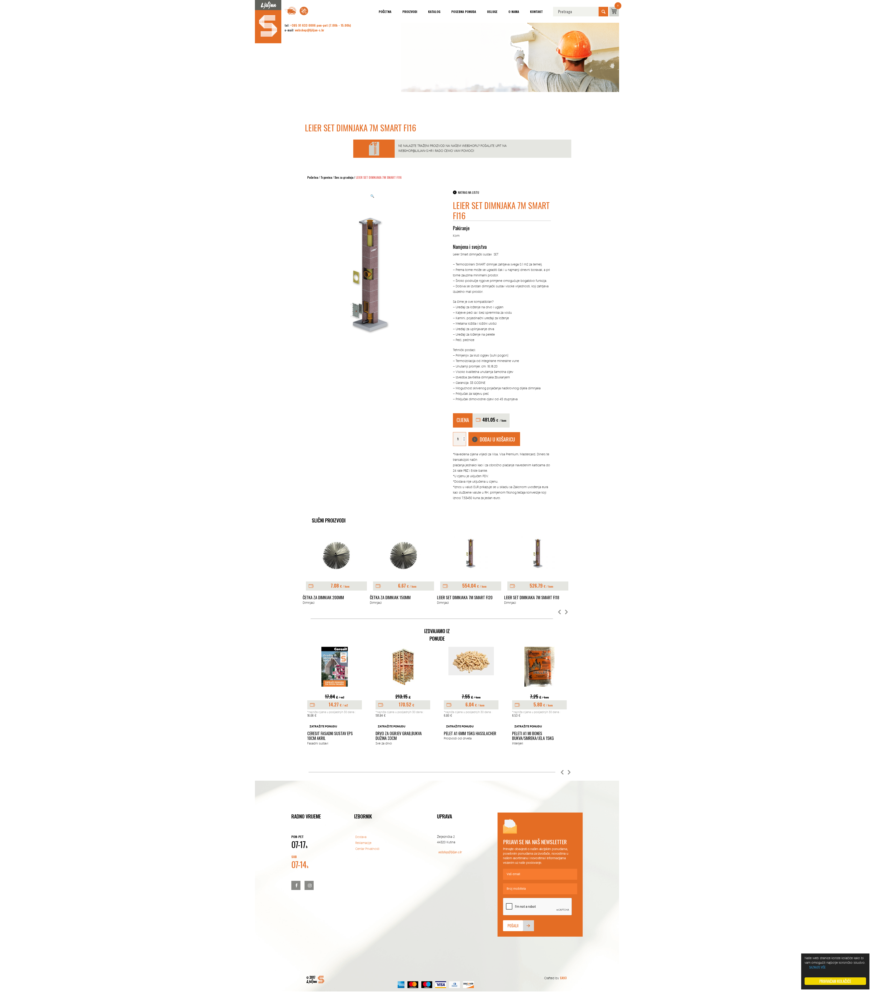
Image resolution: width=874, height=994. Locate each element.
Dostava (360, 837)
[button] (559, 612)
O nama (513, 11)
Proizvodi (409, 11)
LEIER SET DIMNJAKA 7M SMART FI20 (397, 597)
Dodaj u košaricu (497, 439)
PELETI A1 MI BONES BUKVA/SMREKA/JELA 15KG (468, 736)
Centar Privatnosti (367, 849)
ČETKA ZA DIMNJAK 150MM (323, 597)
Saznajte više (817, 967)
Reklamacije (363, 843)
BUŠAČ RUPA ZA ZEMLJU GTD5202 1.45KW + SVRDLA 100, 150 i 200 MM (542, 729)
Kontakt (536, 11)
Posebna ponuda (463, 11)
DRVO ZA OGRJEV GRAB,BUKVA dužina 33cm (334, 736)
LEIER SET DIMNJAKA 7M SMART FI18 (464, 597)
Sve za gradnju (343, 177)
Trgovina (326, 177)
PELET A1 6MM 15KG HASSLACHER (405, 733)
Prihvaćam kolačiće (835, 981)
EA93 (563, 977)
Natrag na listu (468, 192)
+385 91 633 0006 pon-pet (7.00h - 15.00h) (320, 25)
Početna (385, 11)
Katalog (434, 11)
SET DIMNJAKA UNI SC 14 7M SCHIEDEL (533, 597)
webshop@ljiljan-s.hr (309, 30)
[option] (336, 570)
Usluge (492, 11)
